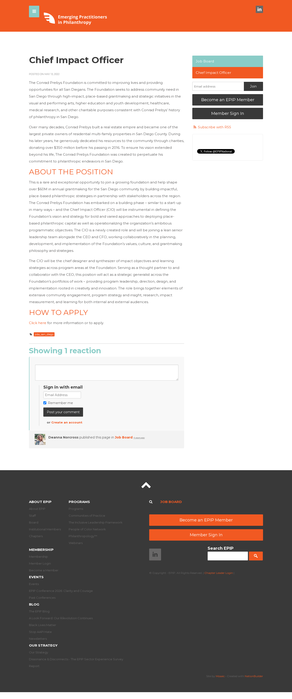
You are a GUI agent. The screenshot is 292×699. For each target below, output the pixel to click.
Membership (41, 549)
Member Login (40, 563)
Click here (37, 323)
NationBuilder (254, 676)
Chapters (36, 536)
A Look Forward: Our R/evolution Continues (61, 618)
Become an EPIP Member (227, 99)
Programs (79, 502)
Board (33, 522)
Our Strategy (43, 645)
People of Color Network (87, 529)
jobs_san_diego (44, 334)
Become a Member (43, 570)
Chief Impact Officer (213, 72)
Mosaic (220, 676)
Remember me (60, 403)
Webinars (76, 543)
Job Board (124, 437)
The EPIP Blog (39, 611)
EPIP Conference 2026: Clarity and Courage (61, 591)
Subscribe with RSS (214, 127)
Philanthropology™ (83, 536)
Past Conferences (42, 597)
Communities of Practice (87, 515)
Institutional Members (45, 529)
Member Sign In (227, 113)
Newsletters (38, 638)
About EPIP (40, 502)
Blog (34, 604)
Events (36, 577)
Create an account (66, 422)
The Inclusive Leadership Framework (96, 522)
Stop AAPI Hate (40, 632)
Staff (32, 515)
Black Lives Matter (42, 625)
